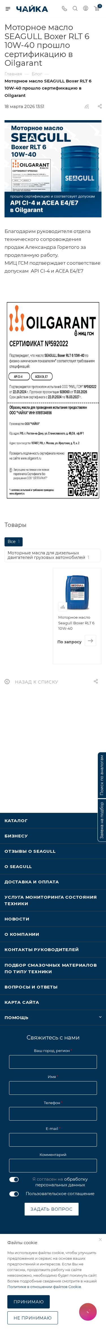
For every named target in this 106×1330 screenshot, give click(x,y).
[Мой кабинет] (85, 9)
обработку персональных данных (61, 1181)
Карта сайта (22, 1002)
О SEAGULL (18, 866)
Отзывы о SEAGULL (30, 851)
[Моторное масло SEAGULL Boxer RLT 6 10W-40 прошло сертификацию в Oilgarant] (53, 168)
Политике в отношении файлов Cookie (44, 1286)
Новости (17, 919)
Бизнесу (16, 836)
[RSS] (87, 106)
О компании (22, 934)
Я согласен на (60, 1181)
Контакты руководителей (42, 949)
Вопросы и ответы (31, 987)
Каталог (16, 820)
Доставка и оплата (32, 881)
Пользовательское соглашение (60, 1193)
